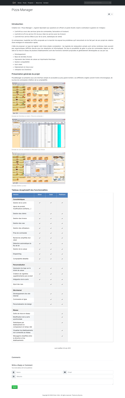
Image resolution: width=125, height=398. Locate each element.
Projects (30, 3)
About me (39, 3)
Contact (45, 3)
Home (19, 3)
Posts (24, 3)
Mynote (80, 395)
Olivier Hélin (56, 395)
